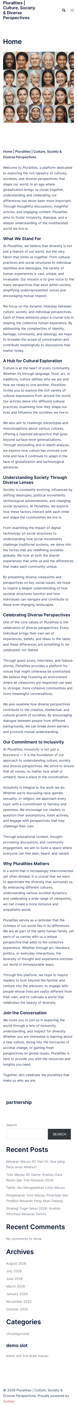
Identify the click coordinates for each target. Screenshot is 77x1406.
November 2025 (19, 1301)
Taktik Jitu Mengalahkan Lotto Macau (35, 1188)
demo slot (14, 1356)
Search (11, 1125)
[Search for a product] (64, 10)
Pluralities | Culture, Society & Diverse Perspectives (19, 10)
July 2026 (14, 1271)
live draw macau (35, 1356)
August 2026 (16, 1263)
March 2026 (15, 1286)
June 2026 (14, 1279)
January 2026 (17, 1294)
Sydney (9, 1401)
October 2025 (17, 1309)
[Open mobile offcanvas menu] (72, 10)
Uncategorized (17, 1334)
